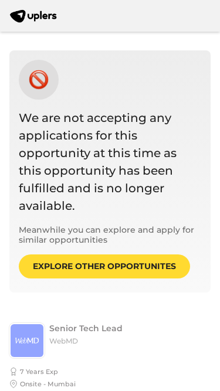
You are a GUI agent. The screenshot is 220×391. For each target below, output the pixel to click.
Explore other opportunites (104, 266)
